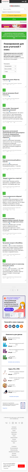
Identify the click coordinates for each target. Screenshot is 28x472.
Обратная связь (14, 450)
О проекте (14, 446)
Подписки (14, 427)
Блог (14, 442)
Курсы (14, 430)
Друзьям (14, 453)
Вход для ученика (14, 457)
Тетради (14, 439)
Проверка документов (14, 451)
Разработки (5, 1)
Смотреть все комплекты (14, 362)
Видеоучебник (14, 437)
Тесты (14, 435)
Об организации (14, 448)
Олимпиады (14, 432)
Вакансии (14, 455)
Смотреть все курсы (14, 396)
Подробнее (5, 408)
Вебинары (14, 434)
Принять (21, 466)
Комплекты (14, 428)
